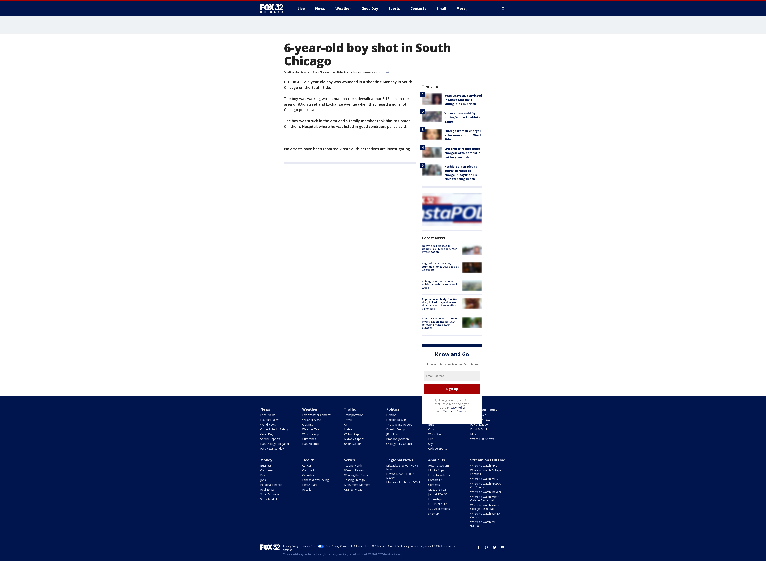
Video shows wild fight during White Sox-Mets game (462, 117)
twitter (495, 547)
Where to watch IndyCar (485, 492)
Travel (348, 420)
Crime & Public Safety (274, 429)
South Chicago (321, 72)
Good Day (266, 434)
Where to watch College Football (485, 472)
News (265, 409)
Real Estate (267, 489)
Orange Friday (353, 489)
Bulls (431, 424)
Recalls (306, 489)
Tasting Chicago (354, 480)
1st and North (353, 465)
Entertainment (483, 409)
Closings (307, 424)
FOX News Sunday (272, 448)
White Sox (434, 434)
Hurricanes (309, 439)
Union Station (353, 444)
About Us (436, 460)
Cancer (306, 465)
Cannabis (308, 475)
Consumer (266, 470)
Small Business (269, 494)
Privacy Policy (456, 407)
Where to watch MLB (484, 479)
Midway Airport (354, 439)
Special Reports (270, 439)
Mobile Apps (436, 470)
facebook (479, 547)
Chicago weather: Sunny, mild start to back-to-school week (439, 284)
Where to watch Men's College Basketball (484, 498)
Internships (435, 499)
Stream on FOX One (487, 460)
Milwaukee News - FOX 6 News (402, 467)
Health (308, 460)
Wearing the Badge (356, 475)
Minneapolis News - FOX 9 (403, 482)
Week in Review (354, 470)
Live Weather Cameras (317, 415)
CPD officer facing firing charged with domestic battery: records (462, 153)
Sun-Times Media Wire (296, 72)
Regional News (399, 460)
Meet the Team (438, 489)
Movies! (475, 434)
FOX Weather (310, 444)
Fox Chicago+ (479, 424)
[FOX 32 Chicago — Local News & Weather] (273, 8)
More (461, 8)
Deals (264, 475)
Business (266, 465)
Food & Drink (479, 429)
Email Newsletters (440, 475)
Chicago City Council (399, 444)
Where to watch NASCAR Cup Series (486, 485)
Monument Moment (357, 485)
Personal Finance (271, 485)
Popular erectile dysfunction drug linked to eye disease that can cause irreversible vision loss (440, 303)
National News (269, 420)
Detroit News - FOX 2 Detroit (400, 475)
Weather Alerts (311, 420)
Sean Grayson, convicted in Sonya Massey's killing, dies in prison (463, 100)
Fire (430, 439)
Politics (392, 409)
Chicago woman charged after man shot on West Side (462, 135)
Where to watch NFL (483, 465)
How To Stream (438, 465)
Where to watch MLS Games (483, 523)
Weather (310, 409)
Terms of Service (454, 411)
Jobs (263, 480)
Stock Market (268, 499)
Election (391, 415)
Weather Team (312, 429)
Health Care (309, 485)
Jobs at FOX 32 (437, 494)
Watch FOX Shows (482, 439)
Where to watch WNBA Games (485, 515)
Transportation (353, 415)
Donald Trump (395, 429)
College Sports (437, 448)
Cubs (431, 429)
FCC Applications (439, 509)
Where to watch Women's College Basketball (487, 507)
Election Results (396, 420)
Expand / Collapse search (503, 9)
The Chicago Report (399, 424)
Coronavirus (310, 470)
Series (349, 460)
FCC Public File (437, 504)
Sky (430, 444)
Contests (434, 485)
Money (266, 460)
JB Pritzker (393, 434)
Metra (348, 429)
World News (268, 424)
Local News (267, 415)
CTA (346, 424)
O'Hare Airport (353, 434)
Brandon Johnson (397, 439)
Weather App (310, 434)
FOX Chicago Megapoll (274, 444)
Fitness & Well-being (315, 480)
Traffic (350, 409)
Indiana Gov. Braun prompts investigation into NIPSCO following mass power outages (439, 323)
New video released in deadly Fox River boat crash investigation (439, 249)
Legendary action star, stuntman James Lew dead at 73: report (440, 266)
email (502, 547)
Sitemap (433, 513)
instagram (487, 547)
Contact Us (435, 480)
